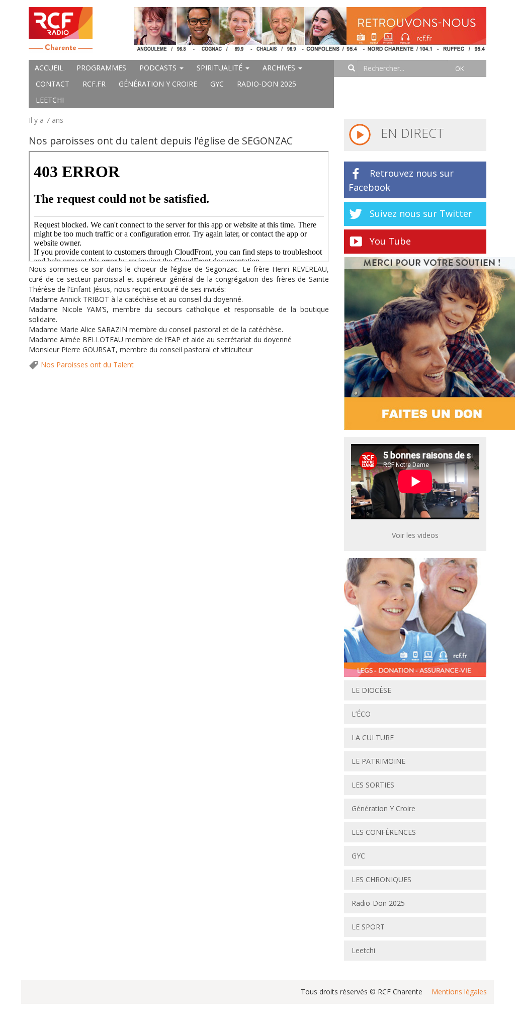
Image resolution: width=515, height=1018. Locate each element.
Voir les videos (415, 535)
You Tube (390, 241)
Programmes (101, 67)
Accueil (49, 67)
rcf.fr (94, 84)
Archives (280, 67)
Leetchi (50, 100)
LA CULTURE (373, 737)
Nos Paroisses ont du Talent (87, 364)
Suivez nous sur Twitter (421, 213)
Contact (52, 84)
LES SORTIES (373, 785)
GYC (217, 84)
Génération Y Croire (158, 84)
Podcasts (159, 67)
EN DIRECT (410, 132)
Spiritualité (220, 67)
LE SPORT (368, 926)
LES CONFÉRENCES (384, 832)
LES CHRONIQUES (381, 879)
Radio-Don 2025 (266, 84)
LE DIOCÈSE (371, 690)
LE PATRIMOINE (378, 761)
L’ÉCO (361, 714)
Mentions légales (459, 991)
